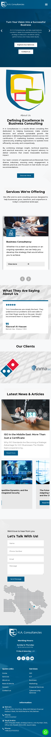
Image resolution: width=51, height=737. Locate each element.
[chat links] (45, 732)
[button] (46, 4)
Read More (30, 503)
